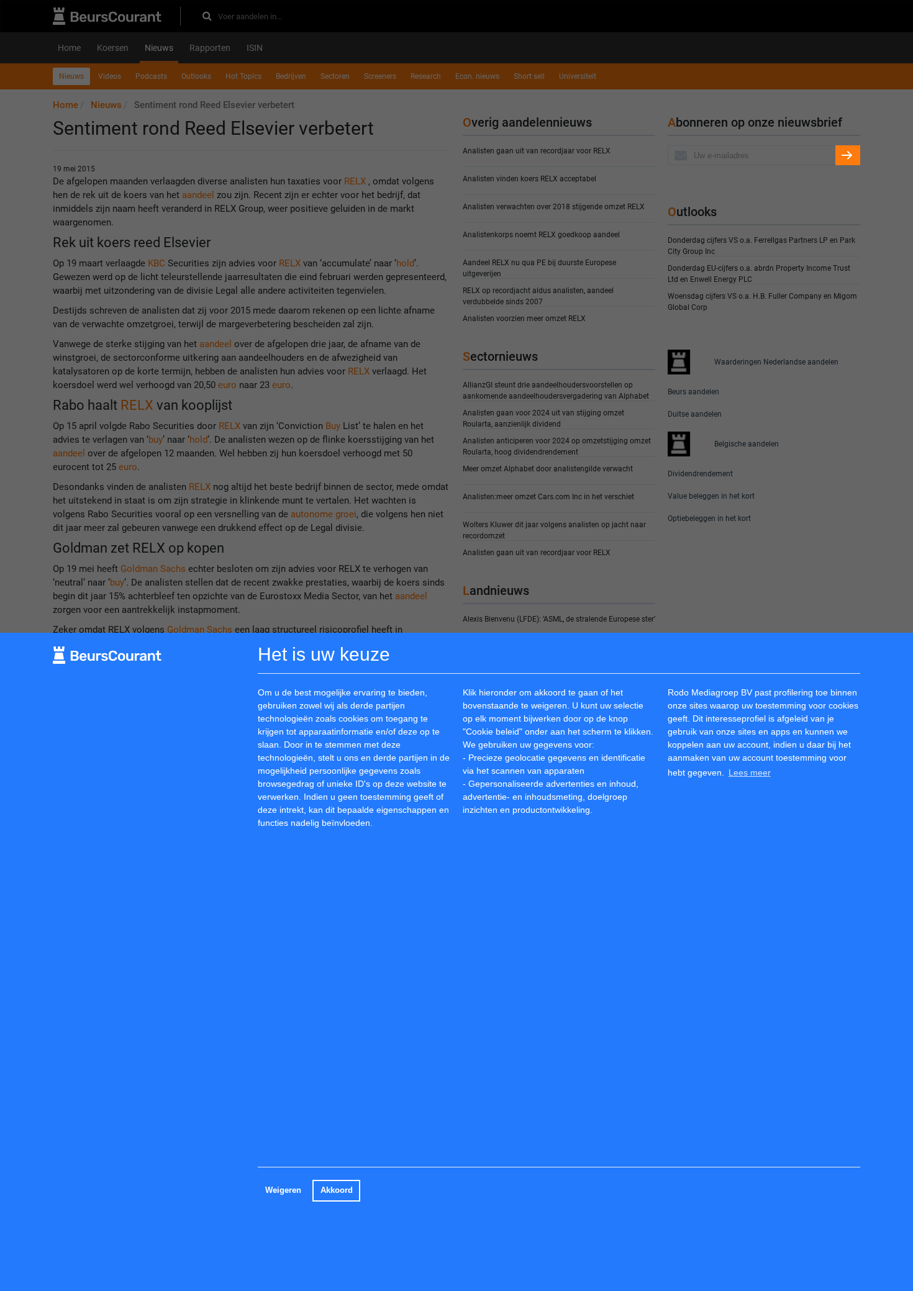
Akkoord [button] (336, 1190)
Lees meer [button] (750, 772)
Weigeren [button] (283, 1190)
